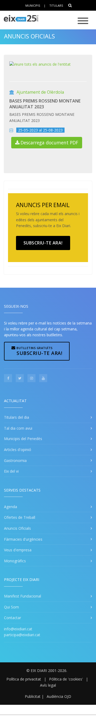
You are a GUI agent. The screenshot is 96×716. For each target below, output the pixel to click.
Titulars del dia (16, 417)
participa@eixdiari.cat (22, 634)
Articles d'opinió (17, 449)
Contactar (12, 617)
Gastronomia (15, 460)
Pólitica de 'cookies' (66, 679)
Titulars (56, 5)
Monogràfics (15, 560)
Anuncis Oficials (29, 36)
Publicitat (33, 696)
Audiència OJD (59, 696)
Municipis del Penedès (23, 438)
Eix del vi (11, 471)
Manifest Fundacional (22, 596)
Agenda (10, 506)
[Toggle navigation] (83, 21)
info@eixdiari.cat (18, 628)
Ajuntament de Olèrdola (40, 92)
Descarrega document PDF (49, 142)
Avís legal (48, 685)
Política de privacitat (23, 679)
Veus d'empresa (17, 549)
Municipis (32, 5)
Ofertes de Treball (19, 517)
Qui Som (11, 607)
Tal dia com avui (18, 428)
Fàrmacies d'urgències (23, 539)
